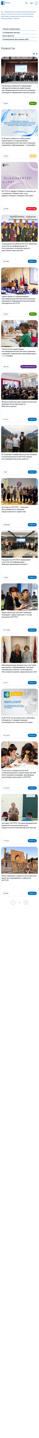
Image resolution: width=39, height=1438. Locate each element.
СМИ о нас (31, 209)
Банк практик (8, 36)
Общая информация (11, 29)
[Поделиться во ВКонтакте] (34, 54)
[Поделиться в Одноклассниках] (37, 54)
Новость (32, 261)
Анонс (33, 156)
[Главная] (2, 12)
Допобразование (29, 367)
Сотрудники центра (11, 32)
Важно (33, 103)
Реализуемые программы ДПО (16, 39)
